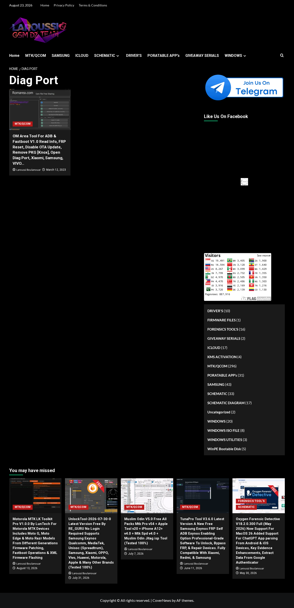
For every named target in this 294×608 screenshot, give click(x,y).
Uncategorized (218, 412)
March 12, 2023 (56, 169)
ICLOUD (81, 55)
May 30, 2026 (248, 573)
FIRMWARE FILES (221, 320)
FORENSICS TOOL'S (222, 329)
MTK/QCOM (35, 55)
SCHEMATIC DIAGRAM (226, 403)
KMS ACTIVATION (222, 357)
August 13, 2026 (27, 568)
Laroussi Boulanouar (28, 170)
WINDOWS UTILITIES (224, 440)
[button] (282, 56)
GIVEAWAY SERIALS (202, 55)
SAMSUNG (61, 55)
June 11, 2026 (193, 568)
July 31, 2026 (80, 577)
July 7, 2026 (136, 553)
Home (44, 5)
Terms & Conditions (93, 5)
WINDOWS (233, 55)
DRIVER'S (215, 311)
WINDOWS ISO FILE (223, 430)
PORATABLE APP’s (163, 55)
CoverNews (162, 600)
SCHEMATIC (104, 55)
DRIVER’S (134, 55)
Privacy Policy (64, 5)
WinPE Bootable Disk (224, 449)
